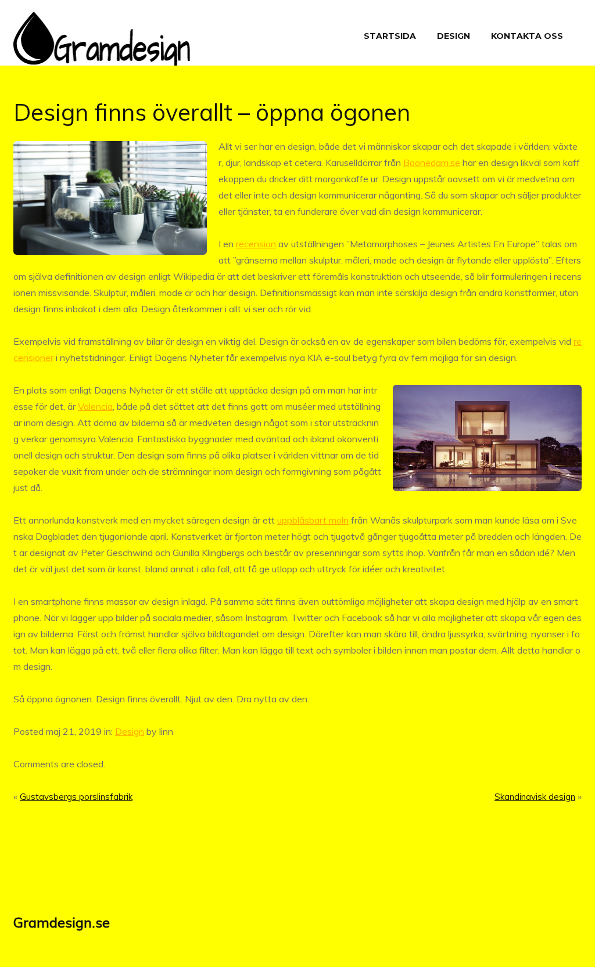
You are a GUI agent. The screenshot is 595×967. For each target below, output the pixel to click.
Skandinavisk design (534, 796)
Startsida (390, 36)
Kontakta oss (527, 36)
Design (453, 36)
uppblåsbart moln (313, 520)
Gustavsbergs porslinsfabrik (76, 796)
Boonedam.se (431, 162)
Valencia (95, 406)
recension (256, 244)
